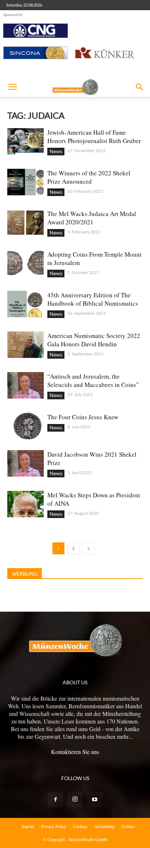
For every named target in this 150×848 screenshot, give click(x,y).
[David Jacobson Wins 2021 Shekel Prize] (25, 463)
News (56, 151)
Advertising (104, 826)
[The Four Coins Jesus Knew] (25, 426)
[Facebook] (55, 799)
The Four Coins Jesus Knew (82, 417)
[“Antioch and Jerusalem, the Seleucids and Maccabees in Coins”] (25, 385)
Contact (128, 826)
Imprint (27, 826)
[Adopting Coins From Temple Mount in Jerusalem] (25, 263)
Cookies (80, 826)
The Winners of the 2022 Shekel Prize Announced (88, 177)
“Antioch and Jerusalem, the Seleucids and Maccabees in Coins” (93, 380)
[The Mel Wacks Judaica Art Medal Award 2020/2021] (25, 222)
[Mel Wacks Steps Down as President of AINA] (25, 504)
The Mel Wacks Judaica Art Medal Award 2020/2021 (91, 217)
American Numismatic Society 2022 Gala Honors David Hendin (93, 339)
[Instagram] (75, 799)
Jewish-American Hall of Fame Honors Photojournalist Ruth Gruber (94, 136)
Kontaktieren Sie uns (75, 751)
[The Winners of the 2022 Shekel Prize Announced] (25, 182)
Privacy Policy (53, 826)
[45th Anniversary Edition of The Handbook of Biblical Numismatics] (25, 304)
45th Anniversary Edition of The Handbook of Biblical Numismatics (92, 299)
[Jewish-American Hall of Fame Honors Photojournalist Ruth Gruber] (25, 141)
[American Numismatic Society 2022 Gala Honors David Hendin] (25, 344)
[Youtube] (94, 799)
